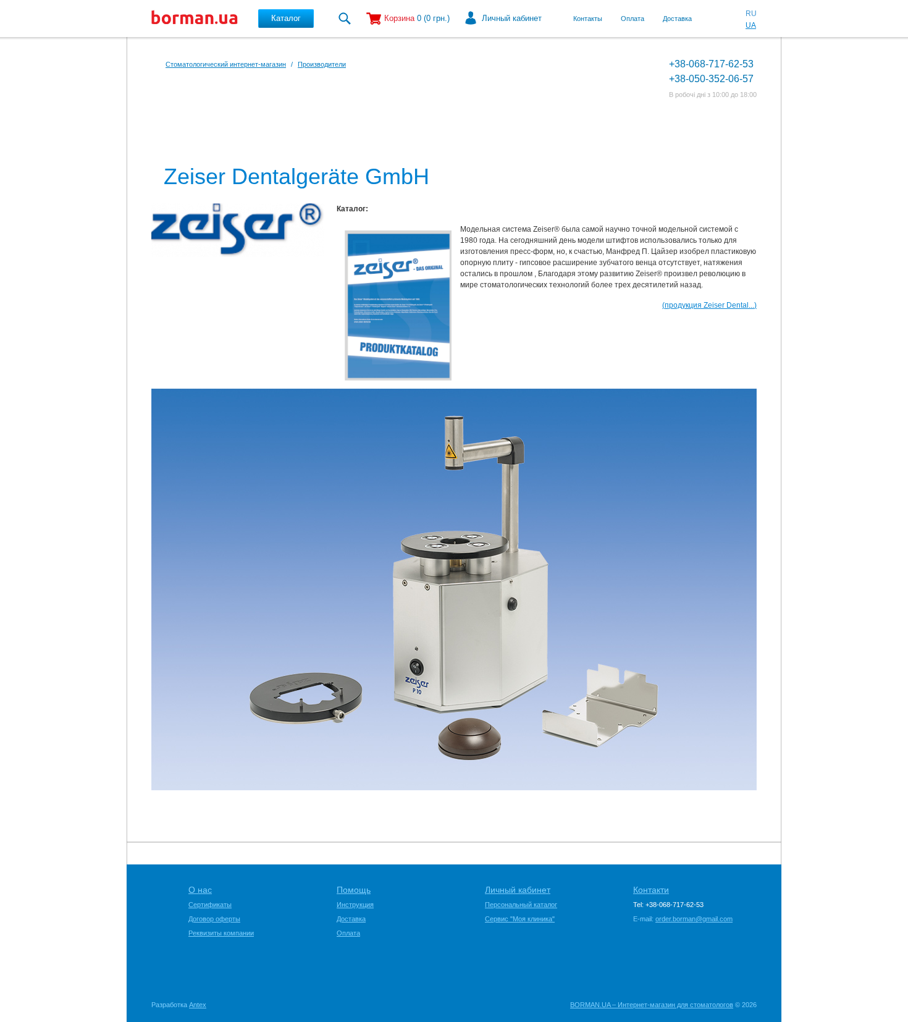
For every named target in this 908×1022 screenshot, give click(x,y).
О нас (200, 890)
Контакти (651, 890)
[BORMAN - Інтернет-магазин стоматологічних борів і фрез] (194, 18)
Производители (322, 64)
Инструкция (355, 904)
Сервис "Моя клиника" (520, 919)
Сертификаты (210, 904)
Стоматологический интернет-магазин (226, 64)
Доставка (677, 18)
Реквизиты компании (221, 933)
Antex (197, 1004)
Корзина (399, 18)
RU (751, 13)
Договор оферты (214, 919)
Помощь (354, 890)
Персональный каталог (521, 904)
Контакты (587, 18)
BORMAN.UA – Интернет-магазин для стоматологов (651, 1004)
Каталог (286, 18)
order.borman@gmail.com (694, 919)
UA (751, 25)
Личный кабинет (512, 18)
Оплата (632, 18)
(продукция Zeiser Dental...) (709, 305)
